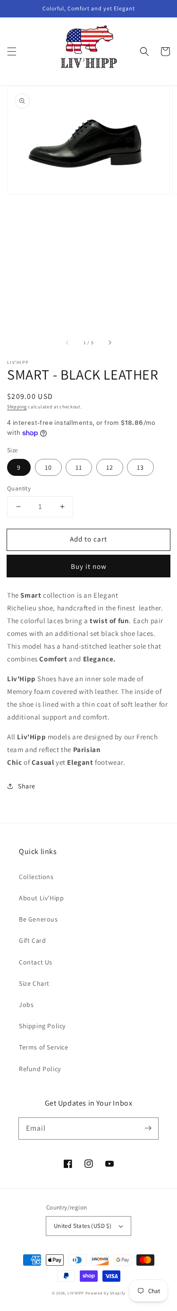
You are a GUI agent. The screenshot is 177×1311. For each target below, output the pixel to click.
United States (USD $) (82, 1226)
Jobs (26, 1004)
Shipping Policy (42, 1026)
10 (48, 467)
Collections (36, 876)
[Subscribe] (147, 1128)
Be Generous (38, 919)
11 (79, 467)
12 (109, 467)
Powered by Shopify (105, 1292)
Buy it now (89, 566)
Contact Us (35, 962)
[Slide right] (109, 342)
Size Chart (34, 983)
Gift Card (32, 940)
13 (140, 467)
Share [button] (26, 786)
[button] (11, 51)
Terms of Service (43, 1047)
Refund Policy (40, 1069)
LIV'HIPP (75, 1292)
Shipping (17, 407)
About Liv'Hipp (41, 898)
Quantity (19, 488)
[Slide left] (67, 342)
